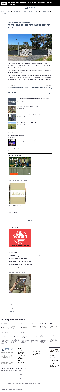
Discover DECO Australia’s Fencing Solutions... (25, 336)
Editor (9, 31)
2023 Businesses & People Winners (22, 22)
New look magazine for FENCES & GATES (28, 106)
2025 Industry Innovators (14, 148)
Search (30, 220)
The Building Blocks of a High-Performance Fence (30, 122)
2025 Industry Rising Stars (15, 130)
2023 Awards (11, 22)
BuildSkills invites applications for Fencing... (5, 324)
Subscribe (12, 311)
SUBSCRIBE (24, 381)
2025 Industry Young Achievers (16, 135)
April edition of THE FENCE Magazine (27, 140)
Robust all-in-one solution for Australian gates (29, 114)
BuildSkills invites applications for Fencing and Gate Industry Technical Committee (28, 256)
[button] (3, 11)
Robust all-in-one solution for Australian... (24, 324)
